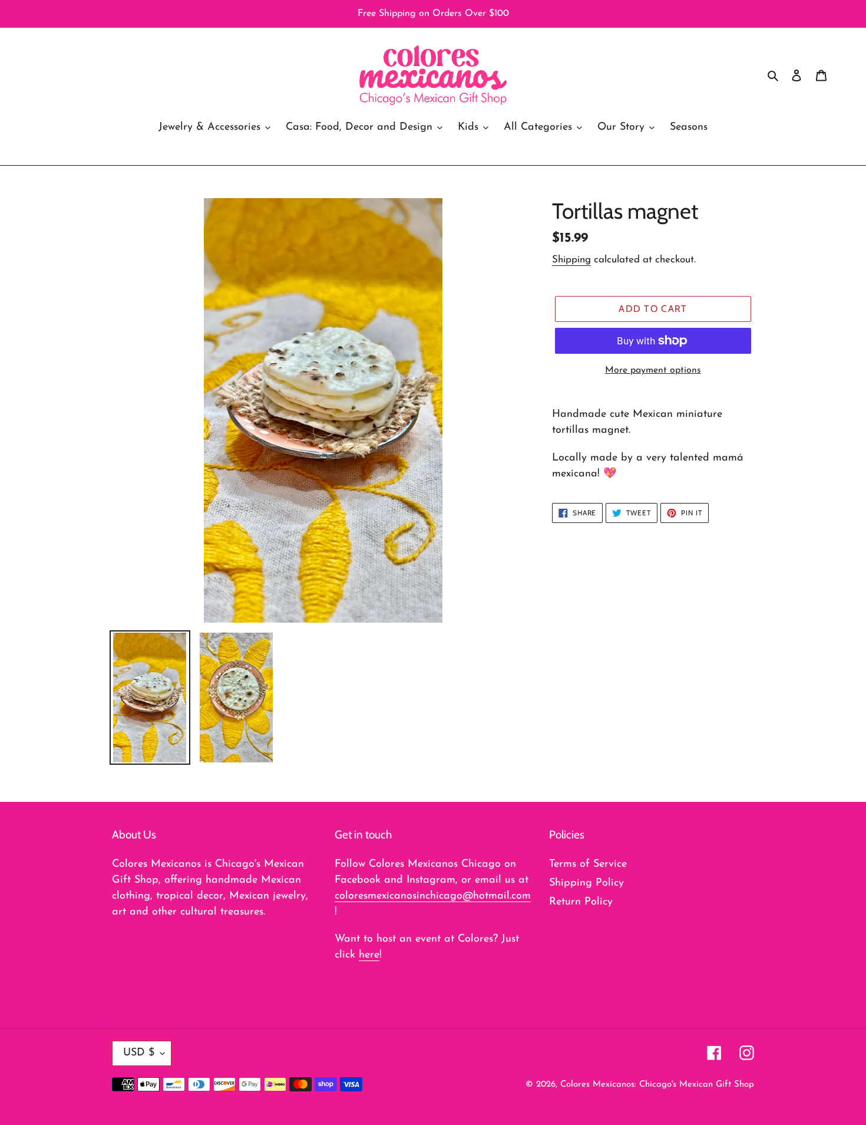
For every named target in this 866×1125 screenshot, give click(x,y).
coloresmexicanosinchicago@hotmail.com (433, 896)
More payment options (653, 370)
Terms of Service (588, 864)
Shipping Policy (586, 883)
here (369, 955)
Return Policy (581, 902)
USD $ (138, 1053)
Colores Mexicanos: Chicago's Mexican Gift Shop (657, 1084)
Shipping (571, 260)
